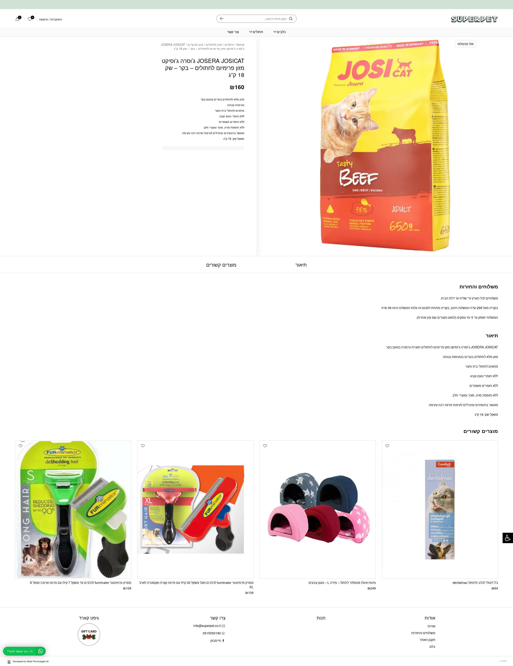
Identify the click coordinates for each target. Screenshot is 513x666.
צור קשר (233, 31)
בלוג (432, 646)
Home (240, 44)
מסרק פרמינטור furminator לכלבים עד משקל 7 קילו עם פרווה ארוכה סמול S (80, 582)
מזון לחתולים (214, 44)
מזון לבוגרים (195, 44)
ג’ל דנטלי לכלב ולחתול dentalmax (475, 582)
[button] (387, 446)
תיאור (301, 264)
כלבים (281, 31)
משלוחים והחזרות (423, 633)
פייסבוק (215, 640)
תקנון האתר (427, 639)
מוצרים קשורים (221, 264)
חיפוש (222, 18)
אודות (431, 626)
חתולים (258, 31)
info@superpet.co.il (207, 625)
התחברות (56, 19)
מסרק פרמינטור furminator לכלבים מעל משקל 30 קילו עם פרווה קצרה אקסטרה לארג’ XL (196, 584)
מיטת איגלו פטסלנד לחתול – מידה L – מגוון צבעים (342, 582)
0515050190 (212, 633)
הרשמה (43, 19)
